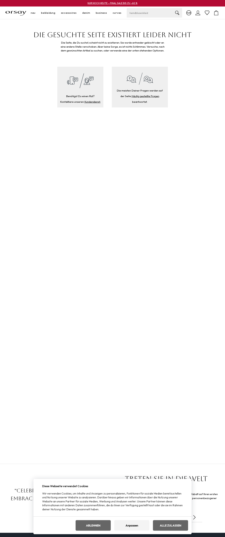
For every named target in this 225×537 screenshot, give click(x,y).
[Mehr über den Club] (188, 12)
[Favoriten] (207, 12)
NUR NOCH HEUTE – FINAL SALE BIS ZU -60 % (112, 3)
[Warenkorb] (216, 12)
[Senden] (194, 517)
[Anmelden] (197, 12)
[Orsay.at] (16, 13)
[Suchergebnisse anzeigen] (177, 13)
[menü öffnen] (37, 13)
